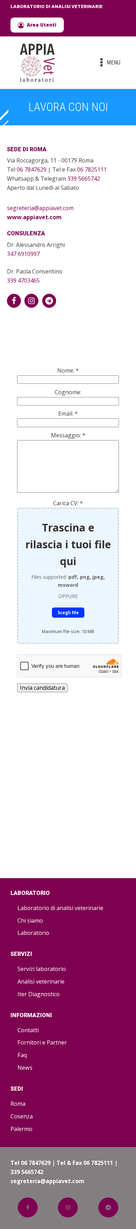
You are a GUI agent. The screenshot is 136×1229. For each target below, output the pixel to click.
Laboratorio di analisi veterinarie (60, 908)
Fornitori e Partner (42, 1042)
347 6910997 (23, 254)
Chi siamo (30, 920)
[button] (37, 25)
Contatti (28, 1030)
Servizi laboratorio (41, 969)
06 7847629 (31, 169)
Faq (22, 1055)
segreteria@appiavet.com (40, 208)
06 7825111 (92, 169)
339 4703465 (23, 280)
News (24, 1067)
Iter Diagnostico (38, 994)
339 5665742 (83, 178)
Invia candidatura (42, 688)
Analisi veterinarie (41, 981)
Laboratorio (33, 933)
